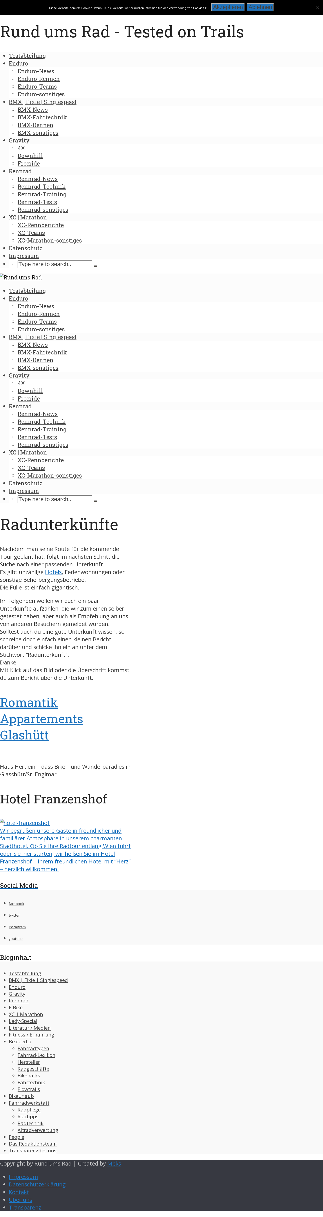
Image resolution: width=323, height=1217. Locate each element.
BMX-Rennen (35, 125)
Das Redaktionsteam (33, 1143)
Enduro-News (36, 71)
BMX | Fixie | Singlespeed (42, 102)
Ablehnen (260, 7)
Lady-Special (23, 1021)
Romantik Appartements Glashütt (41, 718)
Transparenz (25, 1207)
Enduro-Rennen (39, 78)
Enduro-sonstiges (41, 94)
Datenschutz (25, 248)
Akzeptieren (228, 7)
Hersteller (29, 1061)
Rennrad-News (38, 178)
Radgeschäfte (33, 1068)
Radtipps (28, 1116)
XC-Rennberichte (41, 225)
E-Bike (16, 1007)
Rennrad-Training (42, 194)
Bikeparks (29, 1075)
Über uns (20, 1200)
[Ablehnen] (317, 7)
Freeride (29, 163)
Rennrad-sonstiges (43, 209)
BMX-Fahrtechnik (42, 117)
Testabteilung (27, 55)
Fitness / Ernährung (31, 1034)
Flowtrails (29, 1089)
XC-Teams (31, 232)
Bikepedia (20, 1041)
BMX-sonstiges (38, 132)
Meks (114, 1163)
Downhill (30, 155)
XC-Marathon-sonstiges (50, 240)
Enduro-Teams (37, 86)
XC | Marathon (28, 217)
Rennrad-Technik (42, 186)
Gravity (19, 140)
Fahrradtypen (33, 1048)
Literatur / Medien (30, 1027)
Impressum (24, 255)
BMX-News (33, 109)
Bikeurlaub (21, 1096)
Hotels (53, 572)
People (16, 1136)
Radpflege (29, 1109)
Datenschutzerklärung (37, 1184)
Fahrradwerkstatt (29, 1102)
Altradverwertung (38, 1130)
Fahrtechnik (31, 1082)
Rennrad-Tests (37, 202)
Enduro (18, 63)
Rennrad (20, 171)
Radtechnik (31, 1123)
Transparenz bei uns (32, 1150)
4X (21, 148)
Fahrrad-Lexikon (36, 1055)
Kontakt (19, 1192)
